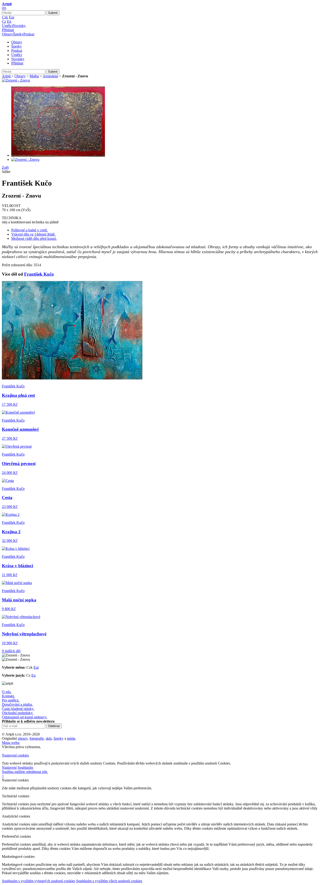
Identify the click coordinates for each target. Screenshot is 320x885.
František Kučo (39, 274)
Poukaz (28, 34)
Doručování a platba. (17, 704)
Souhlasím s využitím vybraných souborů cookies (38, 881)
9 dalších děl (11, 651)
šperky (58, 738)
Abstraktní (50, 76)
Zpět (5, 167)
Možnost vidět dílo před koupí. (34, 238)
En (9, 21)
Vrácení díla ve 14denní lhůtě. (33, 234)
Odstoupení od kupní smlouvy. (24, 717)
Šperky (18, 34)
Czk (5, 17)
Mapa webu (10, 743)
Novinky (19, 26)
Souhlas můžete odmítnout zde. (25, 772)
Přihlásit (8, 30)
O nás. (6, 692)
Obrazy (7, 34)
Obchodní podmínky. (17, 713)
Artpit (6, 76)
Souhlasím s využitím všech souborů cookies (109, 881)
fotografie (37, 738)
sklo (49, 738)
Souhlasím (25, 767)
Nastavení (9, 767)
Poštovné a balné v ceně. (29, 230)
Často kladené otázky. (18, 709)
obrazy (23, 738)
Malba (34, 76)
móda (71, 738)
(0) (4, 8)
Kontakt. (8, 696)
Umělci (7, 26)
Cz (4, 21)
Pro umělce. (10, 700)
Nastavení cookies (15, 755)
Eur (11, 17)
